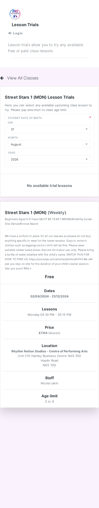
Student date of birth (25, 118)
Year (11, 152)
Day (10, 122)
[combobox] (49, 129)
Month (13, 137)
